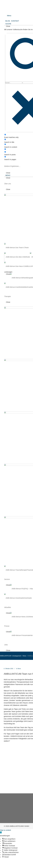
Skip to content (5, 830)
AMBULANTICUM (5, 656)
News (24, 656)
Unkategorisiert (16, 656)
